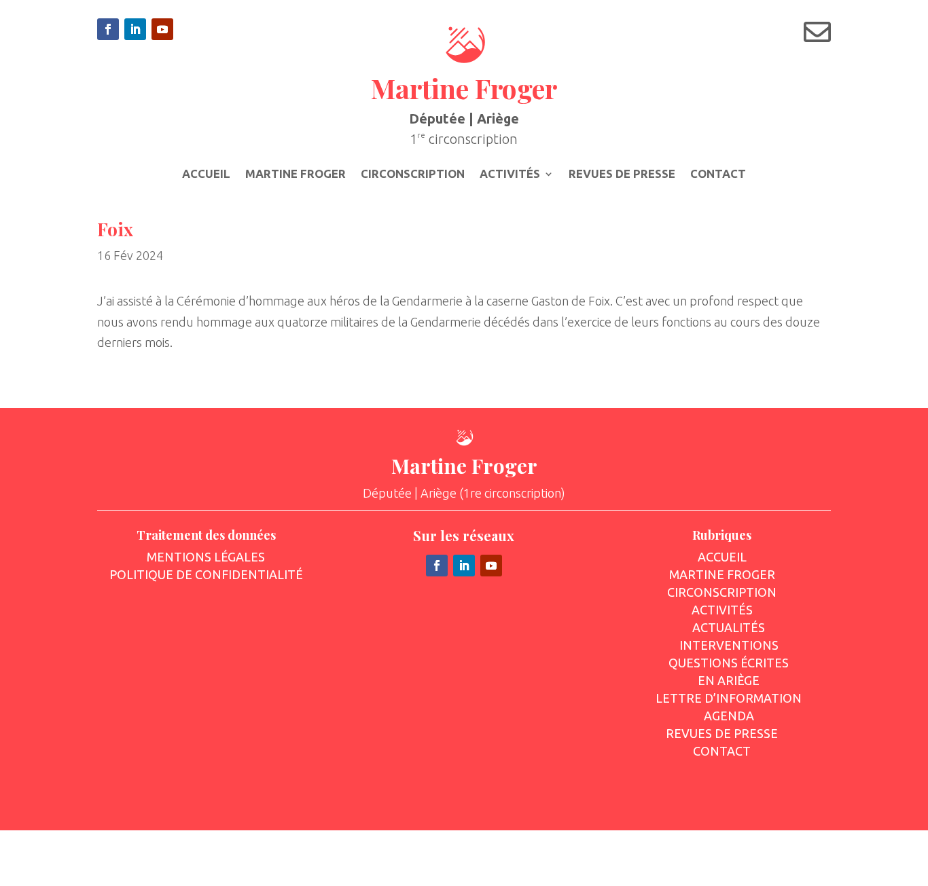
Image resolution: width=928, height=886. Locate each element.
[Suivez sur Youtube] (162, 29)
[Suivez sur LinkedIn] (135, 29)
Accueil (206, 174)
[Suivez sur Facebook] (108, 29)
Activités (510, 174)
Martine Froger (295, 174)
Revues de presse (622, 174)
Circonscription (413, 174)
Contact (718, 174)
